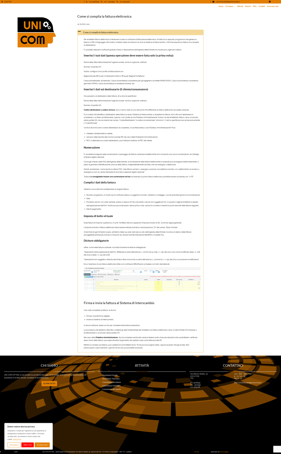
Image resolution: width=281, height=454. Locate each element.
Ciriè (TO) (7, 2)
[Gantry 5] (57, 32)
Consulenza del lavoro (111, 389)
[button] (140, 32)
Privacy (196, 452)
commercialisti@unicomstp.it (228, 2)
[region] (28, 436)
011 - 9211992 (109, 2)
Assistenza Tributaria (111, 379)
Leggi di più (17, 439)
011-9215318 (125, 2)
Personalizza (13, 445)
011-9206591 (94, 2)
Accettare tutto (42, 445)
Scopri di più (49, 384)
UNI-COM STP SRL (8, 452)
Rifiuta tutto (27, 445)
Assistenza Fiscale (109, 375)
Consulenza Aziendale (111, 386)
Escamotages (224, 452)
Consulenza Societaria (111, 382)
